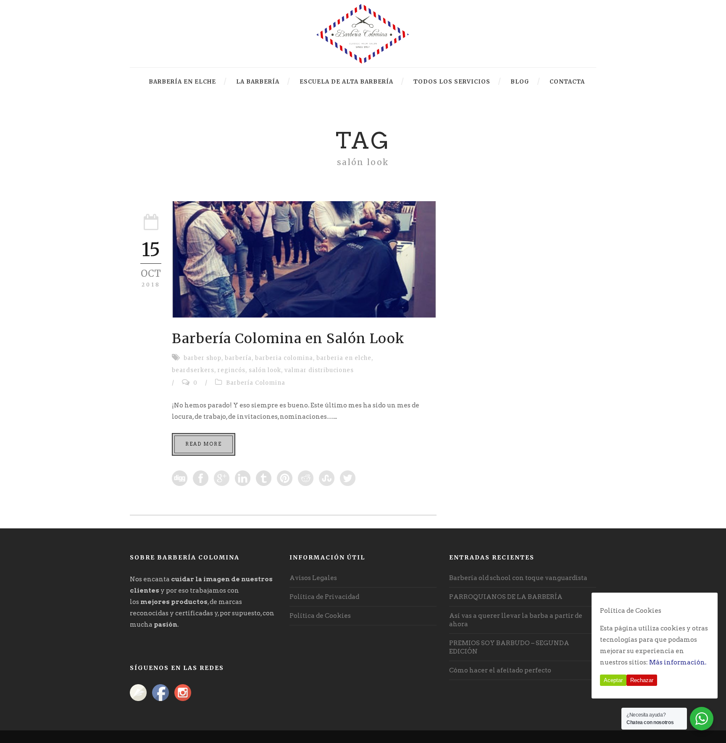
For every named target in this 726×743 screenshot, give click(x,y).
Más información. (677, 662)
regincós (231, 370)
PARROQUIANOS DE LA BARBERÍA (506, 597)
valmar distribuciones (319, 370)
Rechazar (641, 680)
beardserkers (193, 370)
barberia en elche (343, 358)
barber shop (202, 358)
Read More (203, 444)
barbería (238, 358)
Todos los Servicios (451, 81)
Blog (519, 81)
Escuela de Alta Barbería (346, 81)
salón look (265, 370)
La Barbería (257, 81)
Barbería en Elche (182, 81)
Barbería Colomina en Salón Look (288, 338)
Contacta (567, 81)
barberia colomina (284, 358)
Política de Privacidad (324, 597)
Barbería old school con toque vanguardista (518, 578)
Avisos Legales (313, 578)
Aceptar (613, 680)
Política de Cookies (320, 616)
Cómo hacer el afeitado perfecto (500, 670)
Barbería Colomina (255, 382)
